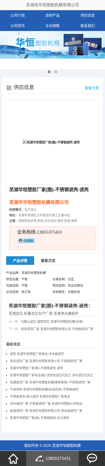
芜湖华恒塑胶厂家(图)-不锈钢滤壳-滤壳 (36, 368)
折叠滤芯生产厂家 (38, 313)
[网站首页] (13, 458)
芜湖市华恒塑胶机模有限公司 (52, 5)
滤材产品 (52, 15)
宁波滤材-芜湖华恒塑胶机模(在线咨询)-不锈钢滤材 (44, 389)
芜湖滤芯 (16, 313)
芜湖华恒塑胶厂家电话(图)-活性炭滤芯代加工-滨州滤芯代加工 (52, 375)
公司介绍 (17, 15)
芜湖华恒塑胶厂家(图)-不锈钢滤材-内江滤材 (39, 418)
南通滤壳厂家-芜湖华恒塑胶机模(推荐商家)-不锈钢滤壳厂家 (50, 382)
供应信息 (88, 15)
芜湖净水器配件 (66, 313)
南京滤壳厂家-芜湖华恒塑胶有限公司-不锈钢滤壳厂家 (57, 329)
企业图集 (52, 26)
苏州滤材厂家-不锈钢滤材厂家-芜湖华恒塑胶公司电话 (46, 404)
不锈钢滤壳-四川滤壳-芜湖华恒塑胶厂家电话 (40, 396)
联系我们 (88, 26)
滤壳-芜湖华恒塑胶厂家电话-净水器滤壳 (37, 354)
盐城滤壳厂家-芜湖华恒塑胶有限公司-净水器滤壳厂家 (46, 411)
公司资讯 (17, 26)
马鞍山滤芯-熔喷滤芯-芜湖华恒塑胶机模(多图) (52, 322)
